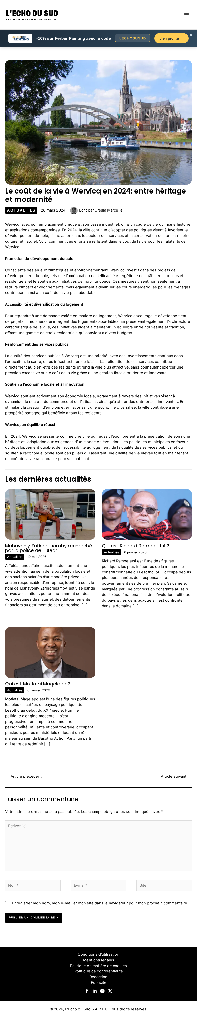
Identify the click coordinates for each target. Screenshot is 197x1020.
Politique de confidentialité (98, 971)
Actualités (21, 210)
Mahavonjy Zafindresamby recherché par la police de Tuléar (48, 548)
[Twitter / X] (110, 991)
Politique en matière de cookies (98, 965)
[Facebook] (87, 991)
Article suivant (176, 776)
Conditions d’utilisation (98, 954)
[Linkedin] (94, 991)
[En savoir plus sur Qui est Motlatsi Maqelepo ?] (50, 652)
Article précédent (24, 776)
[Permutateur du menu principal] (186, 14)
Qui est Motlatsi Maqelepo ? (37, 684)
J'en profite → (171, 38)
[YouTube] (102, 991)
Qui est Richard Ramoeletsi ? (135, 546)
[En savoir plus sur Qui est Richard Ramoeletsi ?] (147, 514)
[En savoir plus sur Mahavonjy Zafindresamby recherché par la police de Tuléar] (50, 514)
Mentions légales (98, 960)
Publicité (98, 982)
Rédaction (98, 977)
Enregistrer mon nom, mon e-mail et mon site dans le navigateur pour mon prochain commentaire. (100, 903)
